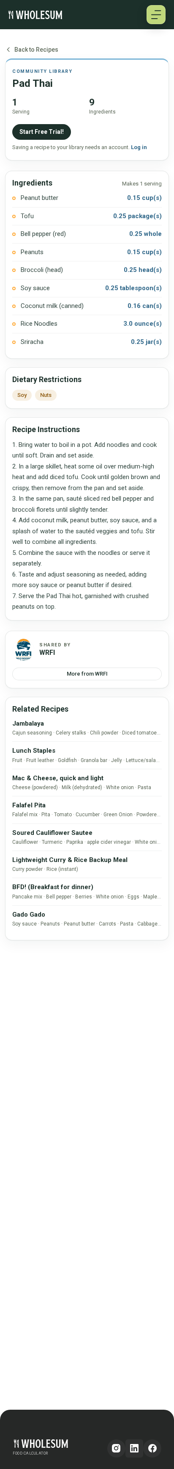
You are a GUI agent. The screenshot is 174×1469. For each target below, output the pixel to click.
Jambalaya (28, 723)
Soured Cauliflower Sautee (52, 833)
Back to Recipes (36, 49)
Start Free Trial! (41, 131)
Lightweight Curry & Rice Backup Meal (70, 860)
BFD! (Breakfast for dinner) (52, 887)
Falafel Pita (29, 805)
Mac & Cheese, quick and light (57, 778)
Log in (139, 147)
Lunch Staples (33, 750)
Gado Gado (28, 914)
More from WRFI (87, 674)
